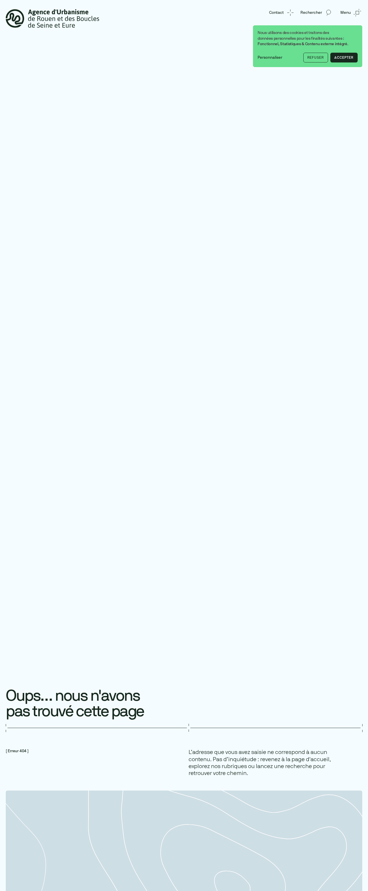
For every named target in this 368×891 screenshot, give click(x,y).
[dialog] (307, 46)
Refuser (315, 58)
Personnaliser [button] (270, 57)
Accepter (343, 58)
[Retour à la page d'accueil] (52, 18)
